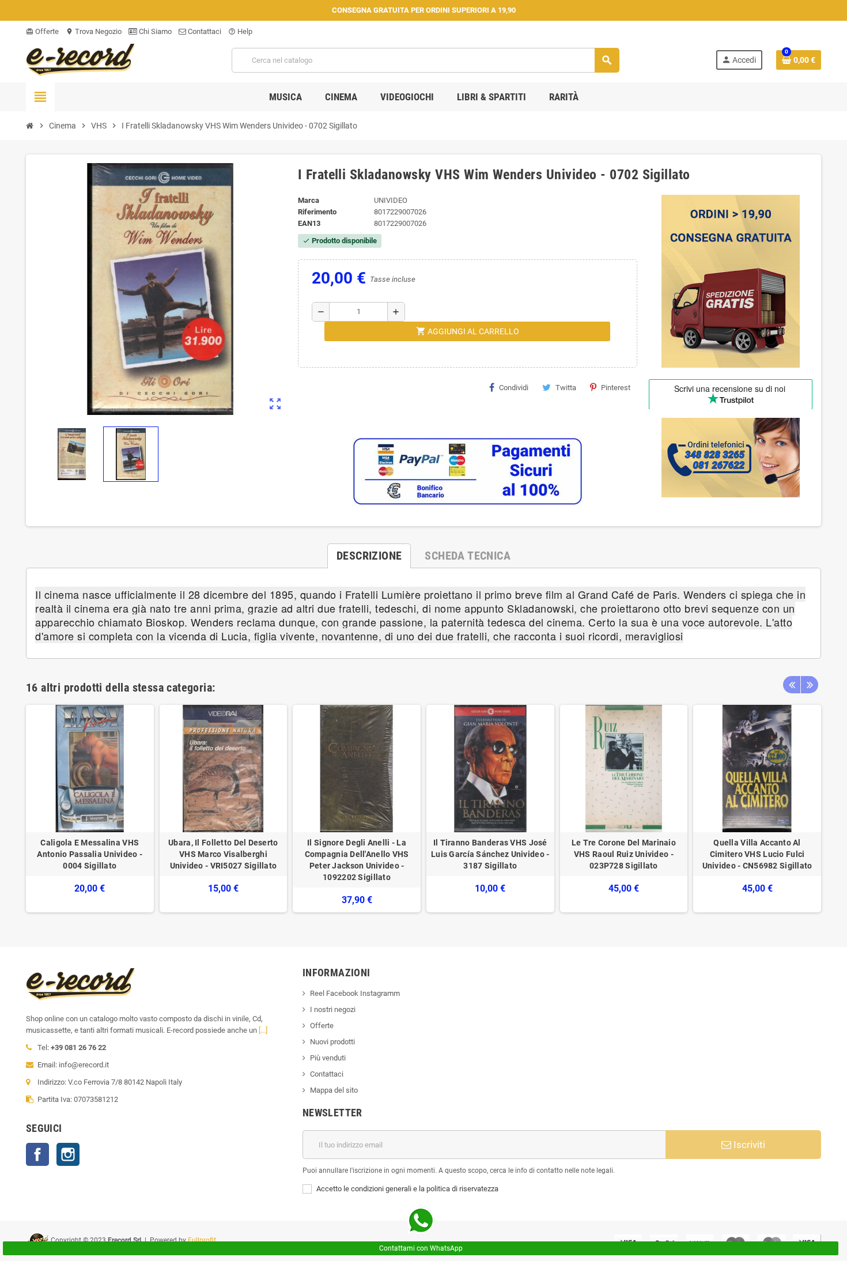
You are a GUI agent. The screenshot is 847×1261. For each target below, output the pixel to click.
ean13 (309, 223)
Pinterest (615, 387)
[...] (263, 1030)
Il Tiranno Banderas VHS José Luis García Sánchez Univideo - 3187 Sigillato (490, 854)
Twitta (565, 387)
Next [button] (809, 684)
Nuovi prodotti (332, 1041)
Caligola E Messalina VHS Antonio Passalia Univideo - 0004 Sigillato (89, 854)
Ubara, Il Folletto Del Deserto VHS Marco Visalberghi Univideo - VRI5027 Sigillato (223, 854)
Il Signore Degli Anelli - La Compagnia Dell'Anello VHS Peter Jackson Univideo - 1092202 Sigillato (357, 860)
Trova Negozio (94, 31)
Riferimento (317, 211)
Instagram (68, 1154)
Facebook (37, 1154)
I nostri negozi (333, 1009)
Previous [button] (791, 684)
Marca (308, 200)
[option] (90, 809)
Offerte (42, 31)
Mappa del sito (334, 1090)
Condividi (513, 387)
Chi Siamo (154, 31)
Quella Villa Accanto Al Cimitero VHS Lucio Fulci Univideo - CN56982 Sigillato (757, 854)
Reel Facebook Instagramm (355, 993)
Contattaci (203, 31)
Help (240, 31)
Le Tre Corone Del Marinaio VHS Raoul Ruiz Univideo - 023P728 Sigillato (624, 854)
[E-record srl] (80, 59)
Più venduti (328, 1058)
